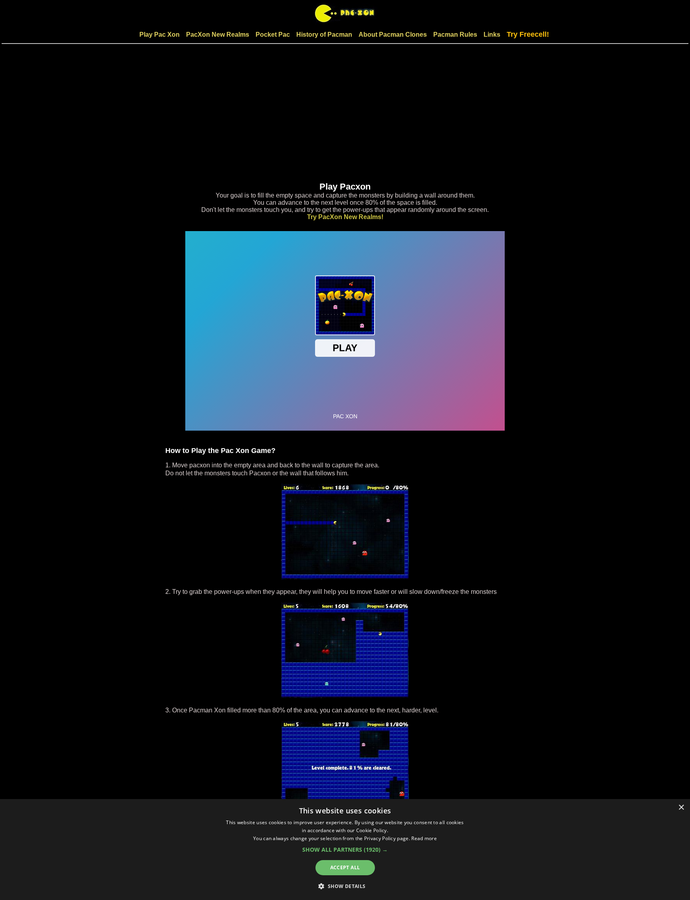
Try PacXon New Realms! (345, 217)
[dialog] (345, 849)
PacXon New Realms (217, 34)
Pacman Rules (455, 34)
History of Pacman (324, 34)
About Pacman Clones (393, 34)
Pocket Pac (273, 34)
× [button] (681, 808)
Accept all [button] (345, 867)
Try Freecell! (528, 34)
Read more (424, 838)
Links (492, 34)
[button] (345, 849)
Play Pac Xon (159, 34)
